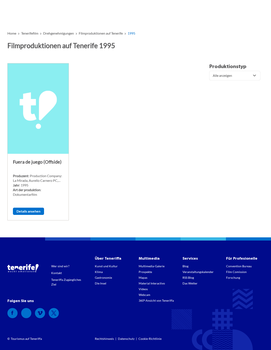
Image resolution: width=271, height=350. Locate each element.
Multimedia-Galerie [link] (152, 266)
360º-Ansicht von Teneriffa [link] (156, 300)
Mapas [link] (143, 277)
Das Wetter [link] (190, 283)
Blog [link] (185, 266)
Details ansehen (28, 211)
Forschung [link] (233, 277)
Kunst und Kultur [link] (106, 266)
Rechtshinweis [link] (104, 338)
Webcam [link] (144, 295)
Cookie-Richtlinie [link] (150, 338)
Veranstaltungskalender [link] (198, 272)
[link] (11, 33)
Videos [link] (143, 289)
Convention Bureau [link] (239, 266)
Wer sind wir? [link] (60, 266)
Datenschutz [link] (126, 338)
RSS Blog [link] (188, 277)
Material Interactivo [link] (152, 283)
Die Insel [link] (100, 283)
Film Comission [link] (236, 272)
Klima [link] (99, 272)
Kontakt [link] (56, 273)
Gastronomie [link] (103, 277)
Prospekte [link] (145, 272)
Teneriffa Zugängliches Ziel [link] (66, 282)
